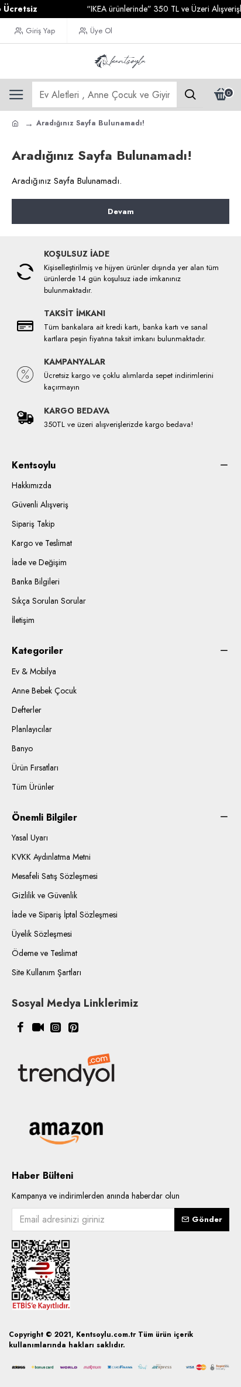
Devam (121, 211)
